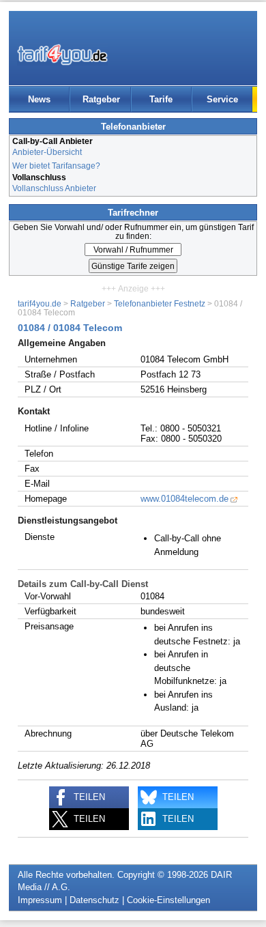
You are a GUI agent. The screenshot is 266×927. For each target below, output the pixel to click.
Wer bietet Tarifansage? (56, 165)
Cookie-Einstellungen (168, 900)
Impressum (40, 900)
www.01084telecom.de (184, 499)
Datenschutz (94, 900)
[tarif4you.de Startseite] (62, 55)
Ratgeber (101, 99)
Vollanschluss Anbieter (54, 188)
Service (222, 99)
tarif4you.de (39, 303)
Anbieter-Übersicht (47, 151)
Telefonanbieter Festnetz (159, 303)
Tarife (161, 99)
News (39, 99)
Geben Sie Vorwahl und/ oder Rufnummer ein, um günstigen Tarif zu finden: (133, 231)
